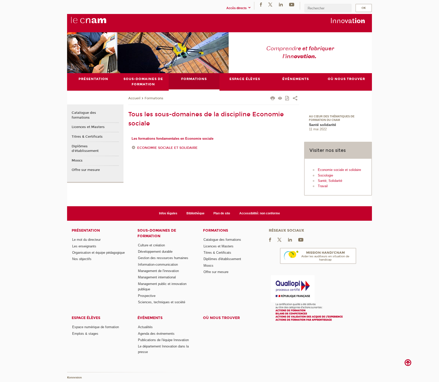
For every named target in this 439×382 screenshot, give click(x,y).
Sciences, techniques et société (161, 302)
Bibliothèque (195, 213)
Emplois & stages (85, 334)
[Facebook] (261, 4)
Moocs (77, 160)
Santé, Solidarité (330, 181)
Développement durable (155, 251)
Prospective (146, 296)
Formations (154, 98)
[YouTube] (291, 4)
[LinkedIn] (281, 4)
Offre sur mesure (86, 170)
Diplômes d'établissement (85, 148)
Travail (323, 186)
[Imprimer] (273, 98)
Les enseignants (84, 246)
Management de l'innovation (158, 271)
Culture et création (151, 245)
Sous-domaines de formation (156, 233)
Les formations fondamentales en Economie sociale (172, 138)
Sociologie (325, 175)
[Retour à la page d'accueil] (97, 22)
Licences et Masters (88, 127)
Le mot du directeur (86, 240)
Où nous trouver (221, 318)
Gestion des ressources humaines (163, 258)
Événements (150, 318)
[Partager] (295, 98)
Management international (157, 277)
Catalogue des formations (84, 115)
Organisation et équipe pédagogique (98, 252)
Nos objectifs (81, 259)
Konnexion (74, 377)
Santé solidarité (322, 125)
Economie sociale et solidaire (167, 148)
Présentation (86, 230)
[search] (328, 8)
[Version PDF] (287, 98)
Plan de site (221, 213)
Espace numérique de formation (95, 327)
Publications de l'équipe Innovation (163, 340)
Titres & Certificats (87, 137)
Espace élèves (86, 318)
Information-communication (158, 264)
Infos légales (168, 213)
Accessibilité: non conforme (259, 213)
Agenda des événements (156, 334)
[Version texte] (280, 98)
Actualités (145, 327)
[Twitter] (270, 4)
